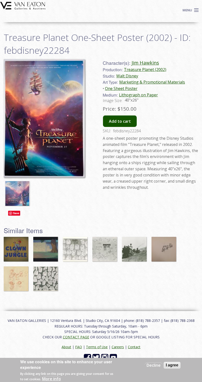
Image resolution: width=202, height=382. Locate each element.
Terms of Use (97, 347)
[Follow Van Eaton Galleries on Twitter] (96, 357)
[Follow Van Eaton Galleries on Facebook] (88, 357)
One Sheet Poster (121, 88)
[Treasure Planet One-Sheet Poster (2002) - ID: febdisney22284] (18, 191)
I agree (172, 365)
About (66, 347)
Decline (154, 365)
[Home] (23, 5)
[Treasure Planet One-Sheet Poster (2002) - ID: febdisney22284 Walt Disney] (44, 118)
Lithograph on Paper (138, 95)
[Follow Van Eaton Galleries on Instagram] (105, 357)
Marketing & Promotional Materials (152, 82)
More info (51, 379)
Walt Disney (127, 76)
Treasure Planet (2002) (145, 69)
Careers (118, 347)
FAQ (78, 347)
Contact (134, 347)
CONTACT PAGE (76, 337)
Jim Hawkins (145, 62)
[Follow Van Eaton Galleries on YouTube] (114, 357)
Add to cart (120, 121)
